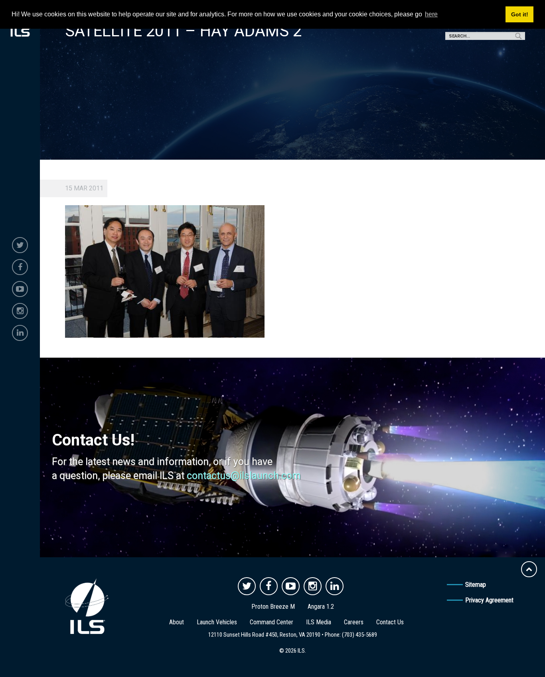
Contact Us (390, 622)
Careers (353, 622)
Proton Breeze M (273, 606)
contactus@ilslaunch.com (244, 475)
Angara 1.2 (321, 606)
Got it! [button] (519, 14)
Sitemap (475, 584)
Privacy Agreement (489, 600)
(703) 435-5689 (359, 634)
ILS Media (318, 622)
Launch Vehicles (217, 622)
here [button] (431, 14)
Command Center (271, 622)
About (176, 622)
